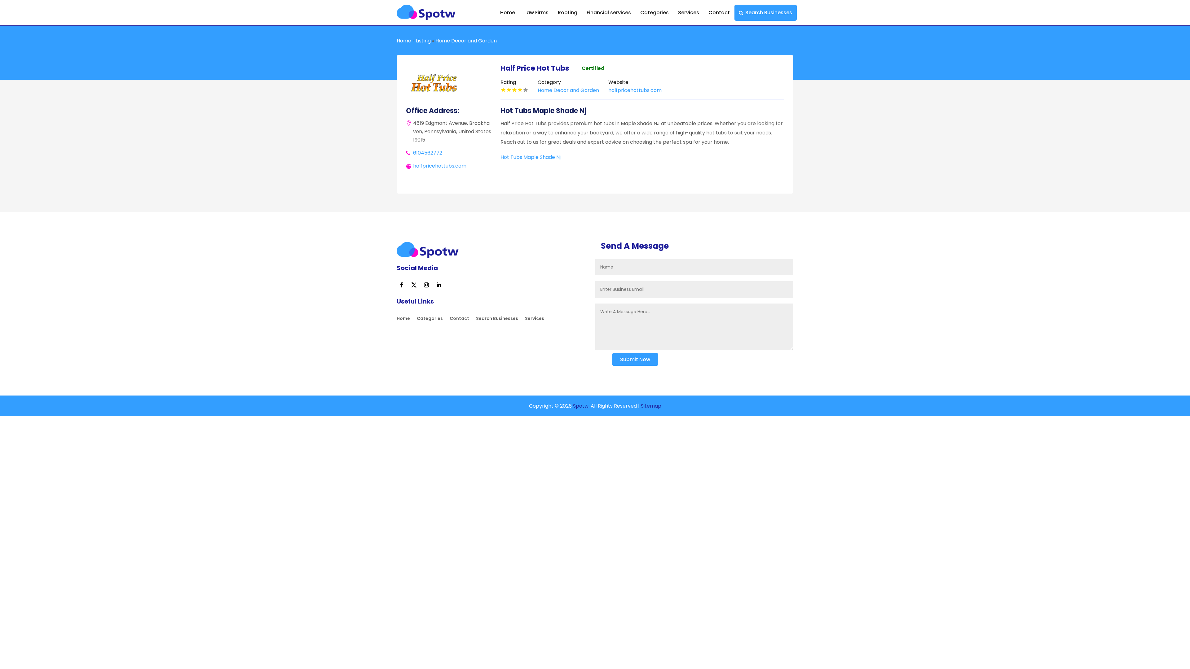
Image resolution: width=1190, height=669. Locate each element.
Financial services (609, 12)
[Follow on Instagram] (426, 285)
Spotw (580, 405)
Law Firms (536, 12)
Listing (423, 40)
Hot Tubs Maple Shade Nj (530, 157)
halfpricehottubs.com (439, 165)
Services (688, 12)
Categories (654, 12)
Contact (719, 12)
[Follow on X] (414, 285)
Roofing (567, 12)
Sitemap (651, 405)
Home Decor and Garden (466, 40)
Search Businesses (768, 12)
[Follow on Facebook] (402, 285)
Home (507, 12)
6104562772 (427, 152)
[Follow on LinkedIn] (439, 285)
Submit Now (635, 359)
